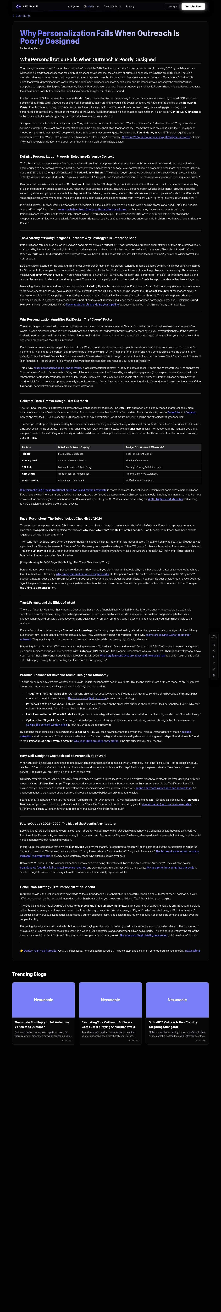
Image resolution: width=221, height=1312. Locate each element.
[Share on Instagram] (214, 669)
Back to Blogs (23, 15)
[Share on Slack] (214, 675)
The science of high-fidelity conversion (143, 935)
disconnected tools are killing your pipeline (92, 304)
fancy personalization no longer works (57, 367)
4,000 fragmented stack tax (165, 499)
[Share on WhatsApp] (214, 656)
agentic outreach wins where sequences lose (164, 788)
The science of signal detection (87, 698)
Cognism (191, 412)
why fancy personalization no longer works (82, 574)
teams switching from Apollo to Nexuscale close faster (92, 209)
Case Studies (111, 5)
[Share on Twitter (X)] (214, 650)
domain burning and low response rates (166, 804)
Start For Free (203, 5)
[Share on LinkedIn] (214, 644)
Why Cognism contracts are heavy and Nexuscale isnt (133, 655)
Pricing (130, 5)
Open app (181, 5)
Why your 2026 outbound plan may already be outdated (156, 137)
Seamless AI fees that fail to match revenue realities (53, 867)
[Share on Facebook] (214, 663)
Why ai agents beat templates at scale (170, 867)
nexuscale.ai (192, 950)
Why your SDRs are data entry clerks (96, 740)
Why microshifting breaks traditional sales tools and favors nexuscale (63, 490)
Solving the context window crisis (47, 724)
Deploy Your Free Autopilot (41, 950)
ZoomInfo (173, 412)
